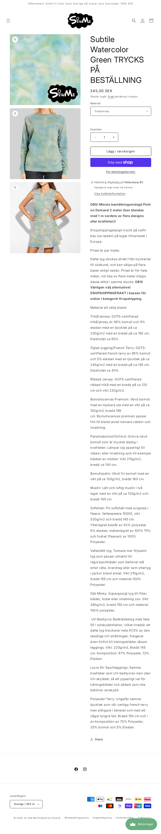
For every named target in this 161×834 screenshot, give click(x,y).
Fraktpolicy (144, 817)
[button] (8, 20)
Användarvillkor (125, 817)
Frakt (111, 96)
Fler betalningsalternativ (120, 171)
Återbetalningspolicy (77, 817)
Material (95, 103)
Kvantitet (96, 129)
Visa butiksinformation (109, 193)
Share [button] (99, 739)
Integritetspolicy (102, 817)
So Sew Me (30, 818)
